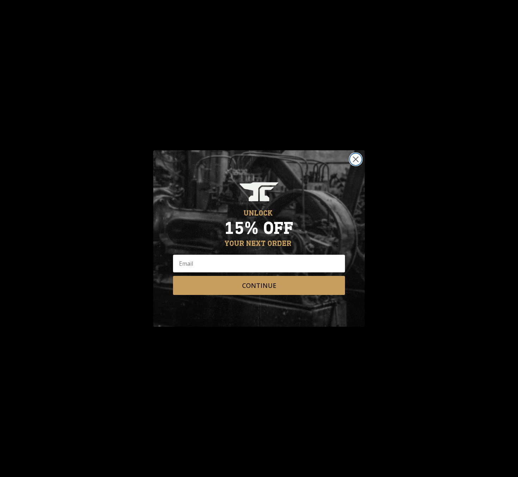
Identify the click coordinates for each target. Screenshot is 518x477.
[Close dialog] (356, 159)
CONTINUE (259, 285)
